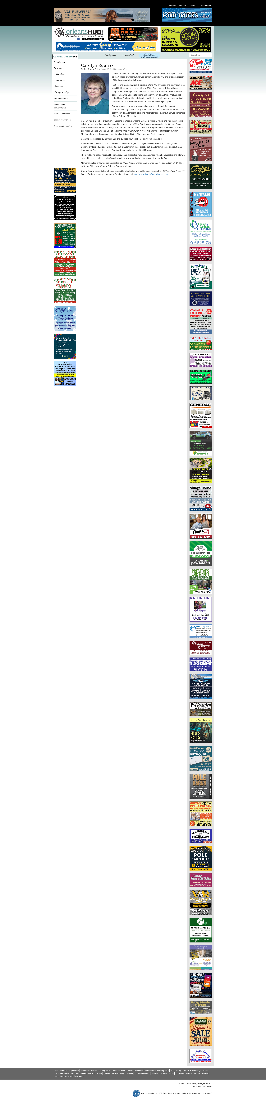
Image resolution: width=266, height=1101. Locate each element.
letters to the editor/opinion (60, 106)
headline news (60, 61)
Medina (155, 1073)
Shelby (189, 1073)
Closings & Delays (61, 92)
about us (182, 5)
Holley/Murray (118, 1073)
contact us (193, 5)
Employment (110, 55)
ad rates (172, 5)
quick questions (201, 1073)
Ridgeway (180, 1073)
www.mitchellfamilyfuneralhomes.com (151, 174)
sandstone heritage (63, 1076)
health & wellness (62, 113)
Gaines (107, 1073)
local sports (59, 68)
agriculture (74, 1070)
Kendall (129, 1073)
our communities (78, 1073)
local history (176, 1070)
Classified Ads (128, 55)
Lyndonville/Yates (142, 1073)
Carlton (99, 1073)
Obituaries (58, 86)
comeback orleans (89, 1070)
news (205, 1070)
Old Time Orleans (62, 1073)
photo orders (206, 5)
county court (59, 80)
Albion (90, 1073)
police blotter (60, 73)
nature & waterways (192, 1070)
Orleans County (167, 1073)
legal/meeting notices (63, 125)
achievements (61, 1070)
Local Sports (79, 1076)
